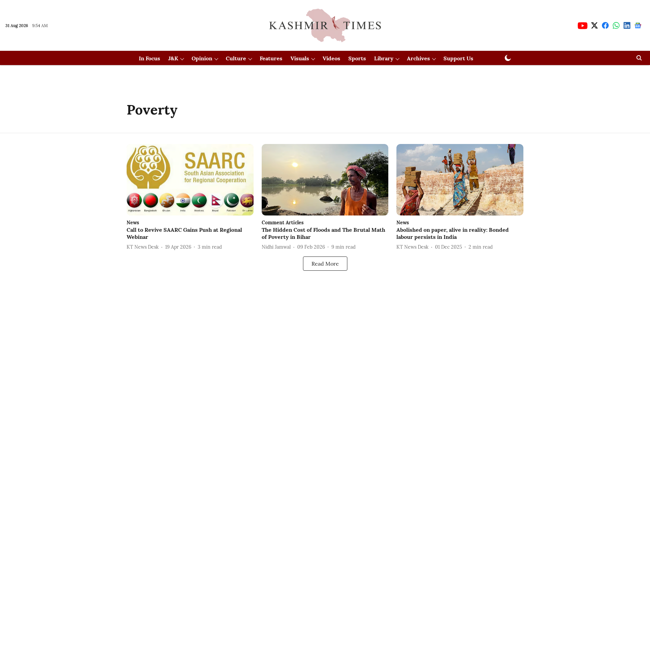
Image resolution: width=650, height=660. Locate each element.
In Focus (149, 58)
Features (271, 58)
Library (383, 58)
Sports (357, 58)
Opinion (202, 58)
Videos (331, 58)
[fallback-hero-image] (190, 179)
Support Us (458, 58)
